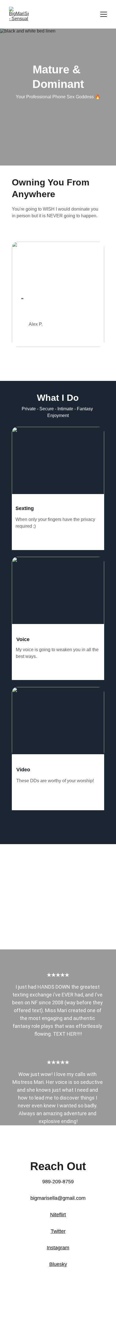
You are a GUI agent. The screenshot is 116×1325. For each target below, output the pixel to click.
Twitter (58, 1231)
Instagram (58, 1248)
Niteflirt (58, 1214)
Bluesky (58, 1264)
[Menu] (103, 14)
